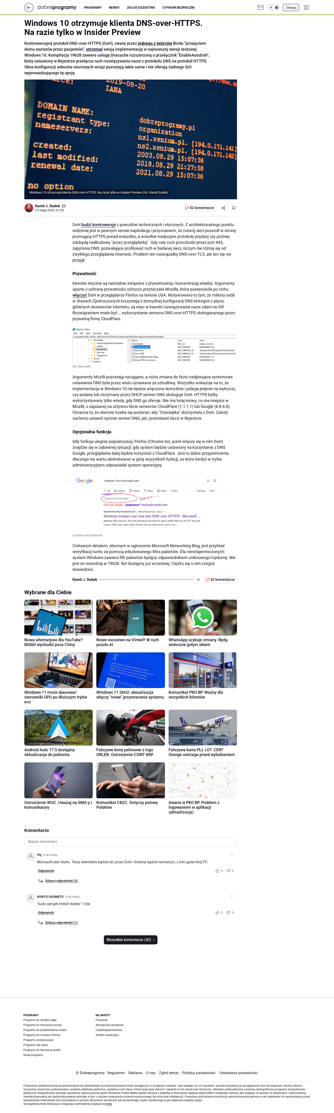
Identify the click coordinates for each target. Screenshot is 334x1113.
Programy (93, 7)
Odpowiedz (46, 871)
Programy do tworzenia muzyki (42, 1025)
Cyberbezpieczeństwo (109, 1030)
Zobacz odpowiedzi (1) (61, 922)
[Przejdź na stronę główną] (29, 11)
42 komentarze (201, 208)
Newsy (114, 7)
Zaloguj (291, 7)
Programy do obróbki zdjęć (40, 1020)
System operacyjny (107, 1035)
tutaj (109, 1104)
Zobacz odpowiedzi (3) (61, 881)
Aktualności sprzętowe (109, 1025)
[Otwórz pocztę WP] (260, 7)
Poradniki (101, 1020)
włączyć (79, 295)
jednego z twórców (155, 43)
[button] (273, 7)
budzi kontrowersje (98, 224)
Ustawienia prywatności (238, 1073)
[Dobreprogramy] (60, 7)
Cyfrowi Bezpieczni (178, 7)
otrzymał (94, 49)
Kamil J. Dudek (47, 206)
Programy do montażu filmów (41, 1035)
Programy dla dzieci (35, 1045)
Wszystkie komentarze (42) (129, 940)
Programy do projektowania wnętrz (45, 1030)
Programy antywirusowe (38, 1040)
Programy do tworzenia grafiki (42, 1050)
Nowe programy (33, 1055)
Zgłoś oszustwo (141, 7)
